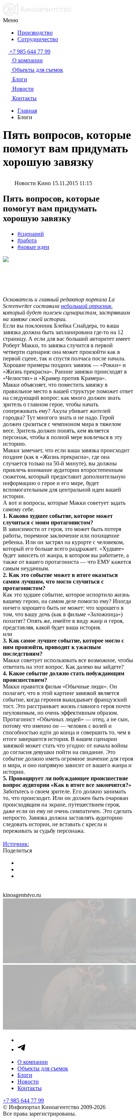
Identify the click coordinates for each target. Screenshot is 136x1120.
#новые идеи (33, 247)
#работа (27, 240)
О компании (32, 1062)
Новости (28, 1081)
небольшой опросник (86, 306)
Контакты (29, 1088)
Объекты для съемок (42, 1068)
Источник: (16, 844)
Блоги (24, 1075)
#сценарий (30, 234)
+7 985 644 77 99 (23, 1100)
